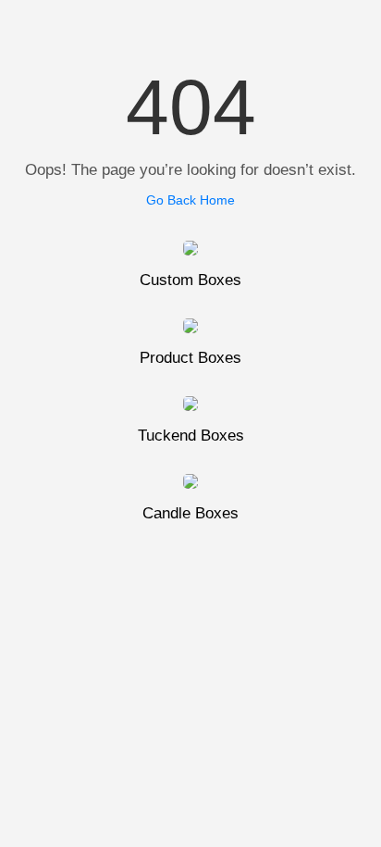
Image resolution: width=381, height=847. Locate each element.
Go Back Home (190, 200)
